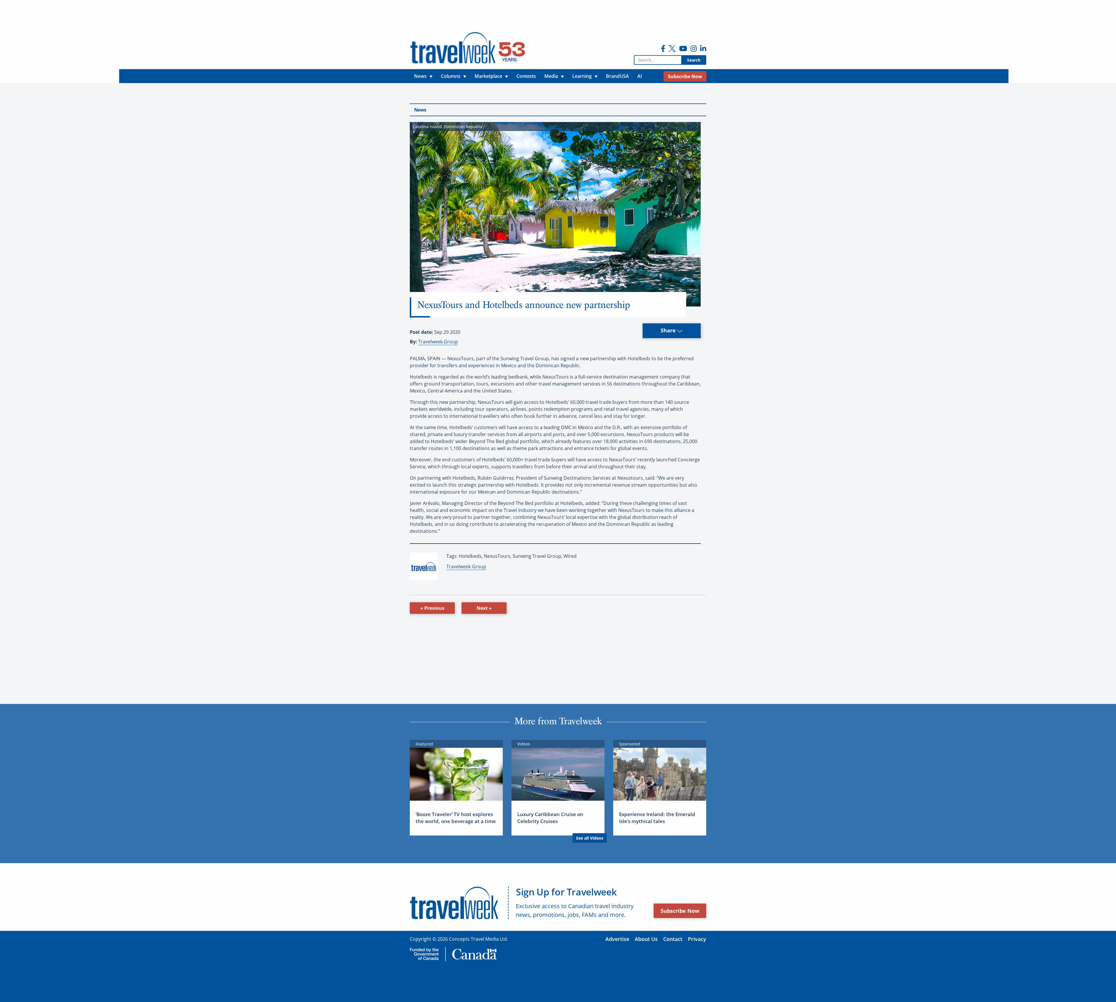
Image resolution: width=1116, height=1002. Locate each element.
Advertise (617, 938)
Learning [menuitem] (582, 76)
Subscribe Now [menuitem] (685, 76)
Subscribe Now (680, 910)
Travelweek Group (438, 341)
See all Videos (589, 838)
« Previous (432, 608)
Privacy (697, 938)
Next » (484, 608)
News (420, 110)
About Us (646, 938)
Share (669, 330)
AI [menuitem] (639, 76)
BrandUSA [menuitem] (617, 76)
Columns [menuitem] (450, 76)
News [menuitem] (420, 76)
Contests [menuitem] (526, 76)
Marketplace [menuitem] (488, 76)
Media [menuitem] (551, 76)
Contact (672, 938)
